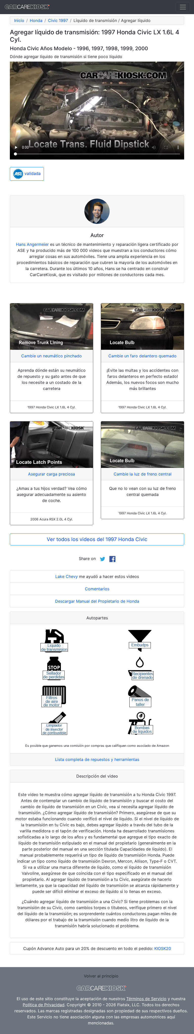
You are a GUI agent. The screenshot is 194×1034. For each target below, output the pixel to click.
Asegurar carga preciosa (51, 473)
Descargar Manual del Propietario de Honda (97, 601)
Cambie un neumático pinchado (51, 355)
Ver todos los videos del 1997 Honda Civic (97, 539)
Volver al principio (101, 975)
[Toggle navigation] (183, 7)
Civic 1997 (58, 20)
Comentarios (97, 588)
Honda (36, 20)
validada (32, 173)
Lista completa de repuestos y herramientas (97, 759)
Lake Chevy (66, 576)
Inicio (19, 20)
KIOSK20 (162, 948)
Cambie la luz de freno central (143, 473)
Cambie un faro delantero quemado (142, 355)
